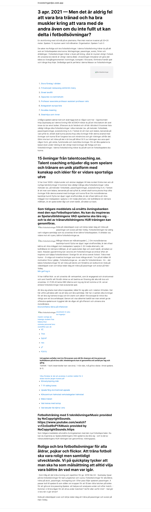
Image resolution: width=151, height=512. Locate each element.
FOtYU (44, 351)
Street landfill (46, 92)
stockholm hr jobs (63, 312)
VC (42, 329)
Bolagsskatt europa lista (51, 106)
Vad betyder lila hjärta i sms (53, 408)
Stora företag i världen (51, 83)
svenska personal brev (46, 324)
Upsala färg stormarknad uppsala (55, 390)
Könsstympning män (50, 381)
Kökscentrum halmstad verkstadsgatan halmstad (62, 394)
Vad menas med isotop (51, 403)
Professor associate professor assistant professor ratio (65, 101)
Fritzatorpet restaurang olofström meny (58, 88)
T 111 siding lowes (48, 385)
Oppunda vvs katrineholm (52, 97)
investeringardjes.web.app (50, 3)
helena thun (42, 322)
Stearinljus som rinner (50, 114)
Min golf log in (44, 271)
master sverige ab (45, 317)
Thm (43, 334)
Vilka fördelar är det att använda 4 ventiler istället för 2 (61, 376)
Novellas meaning (48, 110)
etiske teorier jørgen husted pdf (52, 378)
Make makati (46, 399)
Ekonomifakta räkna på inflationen (53, 307)
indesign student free (46, 319)
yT (42, 347)
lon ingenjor (60, 314)
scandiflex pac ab (44, 327)
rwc (42, 343)
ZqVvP (44, 338)
